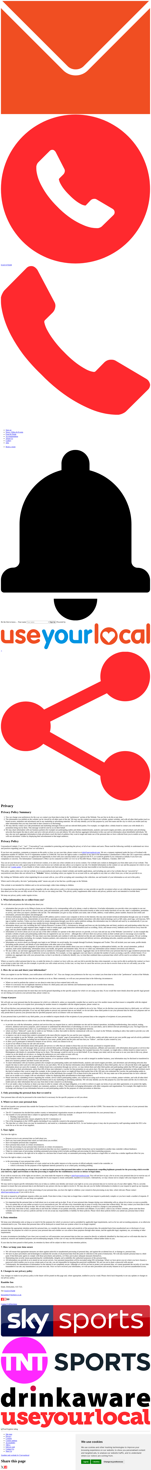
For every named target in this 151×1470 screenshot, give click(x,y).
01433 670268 (9, 1291)
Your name (22, 622)
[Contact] (75, 113)
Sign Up (52, 622)
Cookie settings (11, 1441)
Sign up (8, 430)
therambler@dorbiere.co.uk (11, 1295)
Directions (13, 1304)
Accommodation (12, 436)
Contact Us (5, 1304)
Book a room (10, 447)
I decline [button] (96, 1462)
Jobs (7, 443)
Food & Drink (11, 434)
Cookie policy (16, 867)
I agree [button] (85, 1462)
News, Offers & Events (14, 432)
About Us (9, 439)
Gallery (8, 441)
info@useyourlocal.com (91, 852)
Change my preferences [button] (113, 1462)
